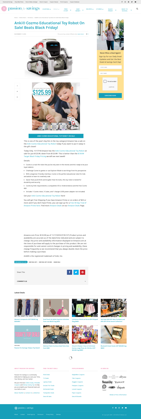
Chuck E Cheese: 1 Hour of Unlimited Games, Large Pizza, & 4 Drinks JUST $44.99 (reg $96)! (83, 348)
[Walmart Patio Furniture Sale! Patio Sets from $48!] (56, 334)
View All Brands (76, 396)
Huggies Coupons (77, 382)
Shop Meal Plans (19, 2)
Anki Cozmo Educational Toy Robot (41, 144)
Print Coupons (64, 2)
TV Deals (46, 378)
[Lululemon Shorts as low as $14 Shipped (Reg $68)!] (85, 308)
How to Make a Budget (31, 2)
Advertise (37, 393)
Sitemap (58, 414)
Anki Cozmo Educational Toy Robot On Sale (56, 136)
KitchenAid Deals (48, 389)
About (16, 414)
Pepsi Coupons (76, 393)
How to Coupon (44, 2)
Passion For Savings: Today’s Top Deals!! (27, 348)
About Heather (19, 393)
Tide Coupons (76, 378)
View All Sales (47, 396)
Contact (22, 414)
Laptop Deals (47, 382)
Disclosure (40, 414)
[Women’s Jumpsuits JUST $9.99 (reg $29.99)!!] (27, 308)
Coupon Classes (54, 2)
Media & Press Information (118, 395)
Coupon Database (74, 2)
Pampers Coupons (77, 385)
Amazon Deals (56, 205)
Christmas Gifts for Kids (45, 262)
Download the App (7, 2)
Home (16, 17)
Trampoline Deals (48, 393)
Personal (17, 345)
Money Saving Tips (29, 385)
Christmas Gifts (33, 262)
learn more (81, 34)
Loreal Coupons (77, 389)
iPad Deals (46, 374)
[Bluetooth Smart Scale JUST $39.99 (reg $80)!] (114, 334)
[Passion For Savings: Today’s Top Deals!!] (27, 334)
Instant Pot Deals (48, 385)
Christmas (30, 17)
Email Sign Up (31, 414)
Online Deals (22, 17)
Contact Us (28, 393)
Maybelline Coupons (78, 374)
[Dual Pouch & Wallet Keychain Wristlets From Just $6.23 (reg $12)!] (56, 308)
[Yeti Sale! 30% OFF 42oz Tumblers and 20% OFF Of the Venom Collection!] (114, 308)
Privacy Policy (49, 414)
